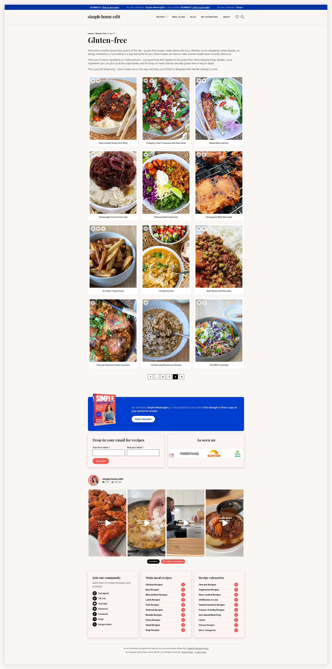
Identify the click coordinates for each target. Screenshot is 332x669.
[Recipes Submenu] (167, 16)
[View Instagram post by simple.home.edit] (123, 553)
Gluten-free (100, 33)
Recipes (160, 17)
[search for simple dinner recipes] (242, 17)
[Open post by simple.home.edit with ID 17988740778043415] (224, 522)
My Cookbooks (209, 17)
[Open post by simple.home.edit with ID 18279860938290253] (185, 522)
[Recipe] (113, 111)
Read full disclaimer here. (198, 648)
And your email (135, 447)
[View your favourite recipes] (237, 17)
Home (91, 33)
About (226, 17)
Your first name (101, 447)
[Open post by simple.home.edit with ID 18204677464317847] (146, 522)
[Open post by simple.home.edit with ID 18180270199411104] (107, 522)
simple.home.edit (107, 492)
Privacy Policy (187, 652)
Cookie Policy (200, 652)
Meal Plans (178, 17)
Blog (193, 17)
